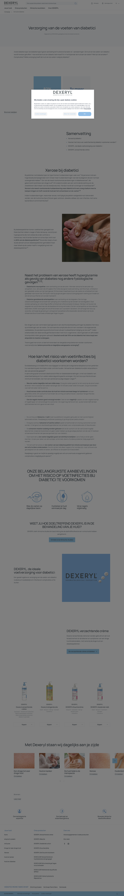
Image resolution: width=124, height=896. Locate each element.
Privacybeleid (87, 108)
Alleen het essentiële (70, 113)
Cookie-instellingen (40, 113)
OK (85, 113)
